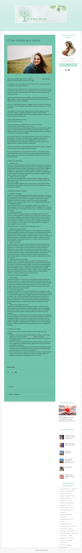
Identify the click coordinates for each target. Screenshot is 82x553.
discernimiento (69, 503)
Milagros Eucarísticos (65, 533)
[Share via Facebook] (8, 372)
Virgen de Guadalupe (65, 545)
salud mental (63, 540)
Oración (62, 491)
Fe (60, 489)
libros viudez (63, 528)
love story (70, 528)
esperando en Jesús (65, 505)
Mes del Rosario (71, 531)
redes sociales (63, 535)
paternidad (75, 533)
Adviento (68, 496)
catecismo (62, 512)
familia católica (66, 489)
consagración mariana (66, 514)
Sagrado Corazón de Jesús (67, 538)
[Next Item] (73, 410)
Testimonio (63, 542)
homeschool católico (65, 526)
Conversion (63, 517)
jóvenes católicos (69, 491)
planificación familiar (65, 498)
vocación (69, 493)
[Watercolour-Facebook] (69, 70)
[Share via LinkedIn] (16, 372)
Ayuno (71, 510)
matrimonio (74, 489)
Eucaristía (62, 521)
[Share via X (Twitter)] (12, 372)
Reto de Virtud (11, 367)
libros (72, 507)
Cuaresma (69, 500)
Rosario (70, 535)
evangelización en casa (66, 524)
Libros (73, 526)
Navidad (62, 503)
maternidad (63, 531)
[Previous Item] (61, 410)
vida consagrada (64, 510)
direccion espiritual (65, 507)
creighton (62, 496)
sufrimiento (63, 500)
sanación (70, 540)
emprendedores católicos (66, 519)
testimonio (63, 493)
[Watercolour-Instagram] (66, 70)
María (73, 496)
